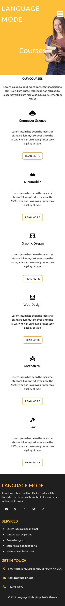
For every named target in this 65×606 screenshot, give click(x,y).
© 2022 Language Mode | (22, 597)
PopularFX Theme (46, 597)
